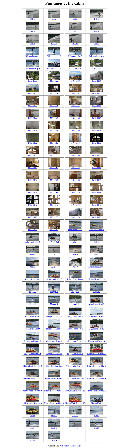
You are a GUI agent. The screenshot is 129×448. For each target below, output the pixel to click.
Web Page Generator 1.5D (70, 446)
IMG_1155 (96, 143)
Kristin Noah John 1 (96, 267)
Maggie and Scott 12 (75, 341)
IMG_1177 (54, 217)
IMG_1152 (32, 143)
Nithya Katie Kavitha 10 (32, 391)
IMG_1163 (96, 168)
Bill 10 (54, 44)
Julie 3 (32, 254)
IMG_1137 (75, 93)
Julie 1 (75, 242)
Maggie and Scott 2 (32, 316)
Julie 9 (75, 267)
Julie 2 (96, 242)
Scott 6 (75, 428)
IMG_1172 (32, 205)
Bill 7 (75, 31)
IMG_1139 (32, 106)
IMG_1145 (54, 118)
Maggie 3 (75, 292)
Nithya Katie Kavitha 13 (96, 391)
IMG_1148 (32, 130)
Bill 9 (32, 44)
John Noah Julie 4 (54, 242)
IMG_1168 (32, 192)
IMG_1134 (96, 81)
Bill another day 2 (54, 56)
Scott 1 (54, 415)
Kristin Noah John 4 (75, 279)
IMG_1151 (96, 130)
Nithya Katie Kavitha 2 (32, 366)
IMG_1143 (96, 106)
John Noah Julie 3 (32, 242)
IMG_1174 (75, 205)
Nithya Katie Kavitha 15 (54, 403)
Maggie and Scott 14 (32, 354)
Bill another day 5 (32, 68)
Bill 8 (96, 31)
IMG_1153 (54, 143)
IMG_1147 (96, 118)
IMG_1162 (75, 168)
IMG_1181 (54, 230)
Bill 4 (96, 19)
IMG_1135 (32, 93)
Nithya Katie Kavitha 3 (54, 366)
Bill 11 (75, 44)
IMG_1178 (75, 217)
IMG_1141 (75, 106)
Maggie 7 (75, 304)
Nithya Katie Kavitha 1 (96, 354)
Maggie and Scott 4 (75, 316)
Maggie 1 (32, 292)
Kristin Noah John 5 (96, 279)
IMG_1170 (75, 192)
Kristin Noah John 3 (54, 279)
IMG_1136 (54, 93)
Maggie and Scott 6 (32, 329)
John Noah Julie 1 (75, 230)
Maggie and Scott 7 (54, 329)
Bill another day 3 (75, 56)
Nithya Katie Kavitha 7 (54, 378)
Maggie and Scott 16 (75, 354)
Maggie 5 (32, 304)
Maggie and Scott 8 (75, 329)
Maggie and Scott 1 (96, 304)
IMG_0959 (96, 68)
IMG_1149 (54, 130)
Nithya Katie (96, 403)
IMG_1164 (32, 180)
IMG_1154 (75, 143)
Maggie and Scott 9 (96, 329)
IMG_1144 (32, 118)
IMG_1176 (32, 217)
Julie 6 (96, 254)
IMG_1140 (54, 106)
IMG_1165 (54, 180)
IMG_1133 (75, 81)
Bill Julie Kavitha (54, 68)
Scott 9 (54, 440)
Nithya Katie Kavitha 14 (32, 403)
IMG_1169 (54, 192)
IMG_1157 (54, 155)
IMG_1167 (96, 180)
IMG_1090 (32, 81)
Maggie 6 (54, 304)
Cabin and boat (75, 68)
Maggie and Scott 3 (54, 316)
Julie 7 (32, 267)
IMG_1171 (96, 192)
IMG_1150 (75, 130)
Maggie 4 (96, 292)
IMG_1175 (96, 205)
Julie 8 (53, 267)
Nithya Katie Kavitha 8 (75, 378)
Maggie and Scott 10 (32, 341)
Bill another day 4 (96, 56)
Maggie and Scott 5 (96, 316)
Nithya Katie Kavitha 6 (32, 378)
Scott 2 (75, 415)
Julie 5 (75, 254)
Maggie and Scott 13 (96, 341)
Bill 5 (32, 31)
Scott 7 (96, 428)
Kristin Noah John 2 (33, 279)
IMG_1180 (32, 230)
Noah (32, 415)
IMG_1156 (32, 155)
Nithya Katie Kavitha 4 (75, 366)
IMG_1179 (96, 217)
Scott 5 (54, 428)
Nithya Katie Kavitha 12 (75, 391)
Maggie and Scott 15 (54, 354)
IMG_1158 (75, 155)
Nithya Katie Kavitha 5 (96, 366)
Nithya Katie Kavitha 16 (75, 403)
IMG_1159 (96, 155)
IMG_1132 (54, 81)
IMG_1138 (96, 93)
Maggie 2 (54, 292)
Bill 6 (54, 31)
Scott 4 (32, 428)
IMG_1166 (75, 180)
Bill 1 (32, 19)
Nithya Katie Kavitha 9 (96, 378)
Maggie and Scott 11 (54, 341)
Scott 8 (32, 440)
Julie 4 (53, 254)
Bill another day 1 (32, 56)
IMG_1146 (75, 118)
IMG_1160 (32, 168)
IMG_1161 (54, 168)
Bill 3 (75, 19)
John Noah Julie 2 (96, 230)
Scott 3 (96, 415)
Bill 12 (96, 44)
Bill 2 (54, 19)
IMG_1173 (54, 205)
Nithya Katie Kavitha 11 (54, 391)
